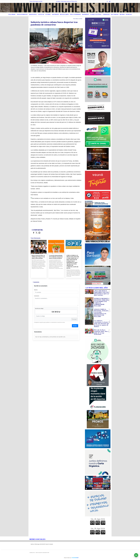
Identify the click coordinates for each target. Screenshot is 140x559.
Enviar (75, 325)
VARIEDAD (106, 14)
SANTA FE (41, 14)
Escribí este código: (39, 308)
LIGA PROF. (12, 14)
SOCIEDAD (55, 14)
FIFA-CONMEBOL (75, 14)
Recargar (74, 319)
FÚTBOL (48, 14)
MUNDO (122, 14)
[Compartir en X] (36, 233)
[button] (107, 1)
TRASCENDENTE (22, 14)
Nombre (36, 289)
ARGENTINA (33, 14)
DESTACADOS (64, 14)
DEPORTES (85, 14)
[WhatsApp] (109, 1)
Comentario (36, 295)
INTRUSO (129, 14)
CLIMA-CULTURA (96, 14)
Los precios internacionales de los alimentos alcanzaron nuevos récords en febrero (56, 257)
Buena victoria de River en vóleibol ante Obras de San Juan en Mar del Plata (38, 257)
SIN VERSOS (114, 14)
